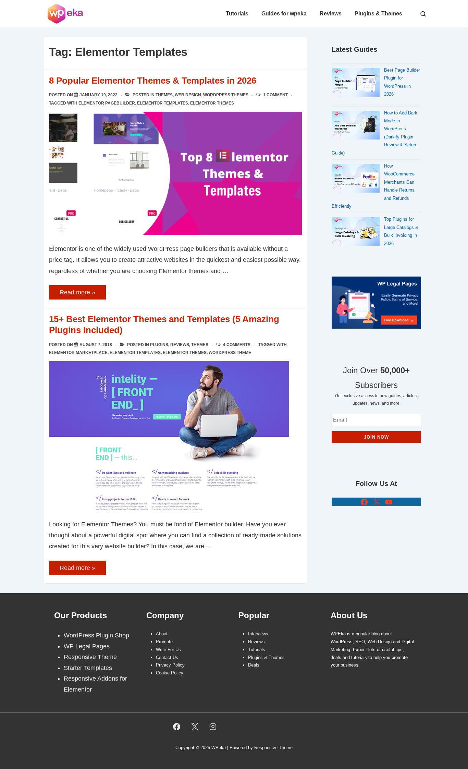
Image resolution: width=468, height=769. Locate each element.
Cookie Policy (169, 672)
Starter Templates (88, 667)
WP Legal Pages (87, 646)
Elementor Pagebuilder (106, 103)
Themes (164, 95)
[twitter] (194, 726)
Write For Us (168, 649)
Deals (253, 665)
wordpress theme (230, 352)
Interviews (258, 633)
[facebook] (176, 726)
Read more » (77, 293)
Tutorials (237, 13)
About (162, 633)
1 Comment (275, 95)
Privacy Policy (170, 665)
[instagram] (213, 726)
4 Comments (236, 344)
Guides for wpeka (284, 13)
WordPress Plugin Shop (96, 635)
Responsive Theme (90, 657)
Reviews (331, 13)
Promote (164, 641)
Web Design (188, 95)
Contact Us (167, 657)
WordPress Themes (225, 95)
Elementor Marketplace (78, 352)
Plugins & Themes (378, 13)
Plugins (159, 344)
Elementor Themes (212, 103)
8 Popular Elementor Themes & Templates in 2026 (152, 80)
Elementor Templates (162, 103)
